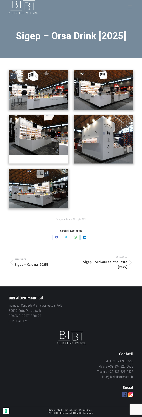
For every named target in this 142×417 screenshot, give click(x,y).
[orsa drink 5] (38, 188)
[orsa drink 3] (38, 135)
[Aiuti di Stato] (85, 410)
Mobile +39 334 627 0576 (116, 366)
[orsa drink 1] (38, 90)
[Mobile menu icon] (129, 6)
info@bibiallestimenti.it (117, 377)
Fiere (68, 219)
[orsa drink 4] (103, 139)
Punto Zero (88, 413)
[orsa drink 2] (103, 90)
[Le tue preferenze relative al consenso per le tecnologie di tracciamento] (6, 411)
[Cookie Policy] (70, 410)
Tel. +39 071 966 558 (118, 361)
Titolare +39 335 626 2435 (115, 371)
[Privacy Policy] (55, 410)
